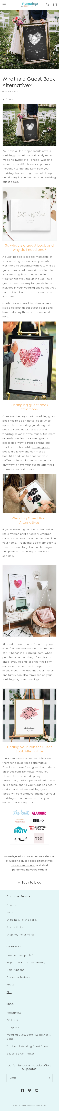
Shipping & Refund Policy (22, 919)
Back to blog (31, 882)
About (10, 984)
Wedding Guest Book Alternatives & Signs (29, 1036)
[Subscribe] (48, 1078)
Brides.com (14, 771)
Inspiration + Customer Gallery (26, 962)
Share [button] (9, 99)
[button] (4, 4)
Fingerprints (14, 1012)
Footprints (13, 1027)
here (5, 316)
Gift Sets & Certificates (21, 1053)
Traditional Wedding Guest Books (28, 1046)
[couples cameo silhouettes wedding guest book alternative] (29, 494)
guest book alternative (38, 529)
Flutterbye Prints (25, 1105)
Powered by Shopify (38, 1105)
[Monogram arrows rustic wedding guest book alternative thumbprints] (29, 601)
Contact (12, 905)
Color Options (15, 970)
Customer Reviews (18, 977)
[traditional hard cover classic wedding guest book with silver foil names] (29, 214)
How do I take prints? (20, 955)
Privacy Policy (15, 927)
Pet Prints (12, 1020)
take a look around (23, 865)
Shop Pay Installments (21, 934)
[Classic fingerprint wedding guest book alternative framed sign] (29, 360)
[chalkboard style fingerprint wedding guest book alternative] (29, 125)
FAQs (10, 912)
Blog (9, 992)
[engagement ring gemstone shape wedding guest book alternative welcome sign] (29, 715)
